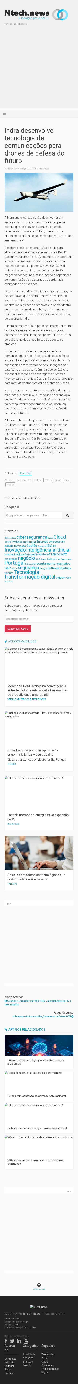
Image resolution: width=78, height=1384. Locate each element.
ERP (63, 542)
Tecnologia (26, 572)
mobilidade (11, 558)
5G (6, 537)
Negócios (28, 1358)
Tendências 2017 (48, 1356)
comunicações (24, 480)
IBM (49, 546)
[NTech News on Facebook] (7, 1340)
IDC (54, 546)
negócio (26, 558)
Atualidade (25, 473)
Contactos (10, 1358)
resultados (63, 563)
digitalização (29, 542)
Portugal (15, 563)
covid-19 (10, 541)
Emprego (42, 541)
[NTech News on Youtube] (27, 1340)
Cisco (50, 538)
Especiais (48, 1346)
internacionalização (16, 554)
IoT (48, 554)
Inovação (15, 550)
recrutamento (45, 563)
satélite (10, 484)
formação (20, 546)
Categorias (30, 1346)
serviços (43, 568)
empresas (55, 541)
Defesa (37, 480)
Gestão (31, 546)
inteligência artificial (48, 550)
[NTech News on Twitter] (13, 1340)
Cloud (59, 537)
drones (48, 480)
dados (18, 541)
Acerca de (10, 1348)
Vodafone (61, 578)
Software (53, 568)
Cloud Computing (47, 1363)
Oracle (43, 559)
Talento (27, 1365)
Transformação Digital (48, 1370)
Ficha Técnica (9, 1371)
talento (9, 573)
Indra (66, 480)
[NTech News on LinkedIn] (20, 1340)
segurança (28, 567)
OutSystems (53, 559)
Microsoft (59, 554)
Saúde (14, 568)
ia (45, 546)
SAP (8, 568)
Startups (28, 1361)
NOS (38, 559)
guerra (58, 480)
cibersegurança (31, 537)
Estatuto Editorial (9, 1364)
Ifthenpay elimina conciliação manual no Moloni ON (42, 1016)
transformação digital (30, 577)
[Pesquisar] (67, 515)
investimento (37, 554)
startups (65, 568)
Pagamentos (66, 559)
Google (41, 546)
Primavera (30, 564)
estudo (9, 546)
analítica (12, 538)
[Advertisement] (39, 69)
